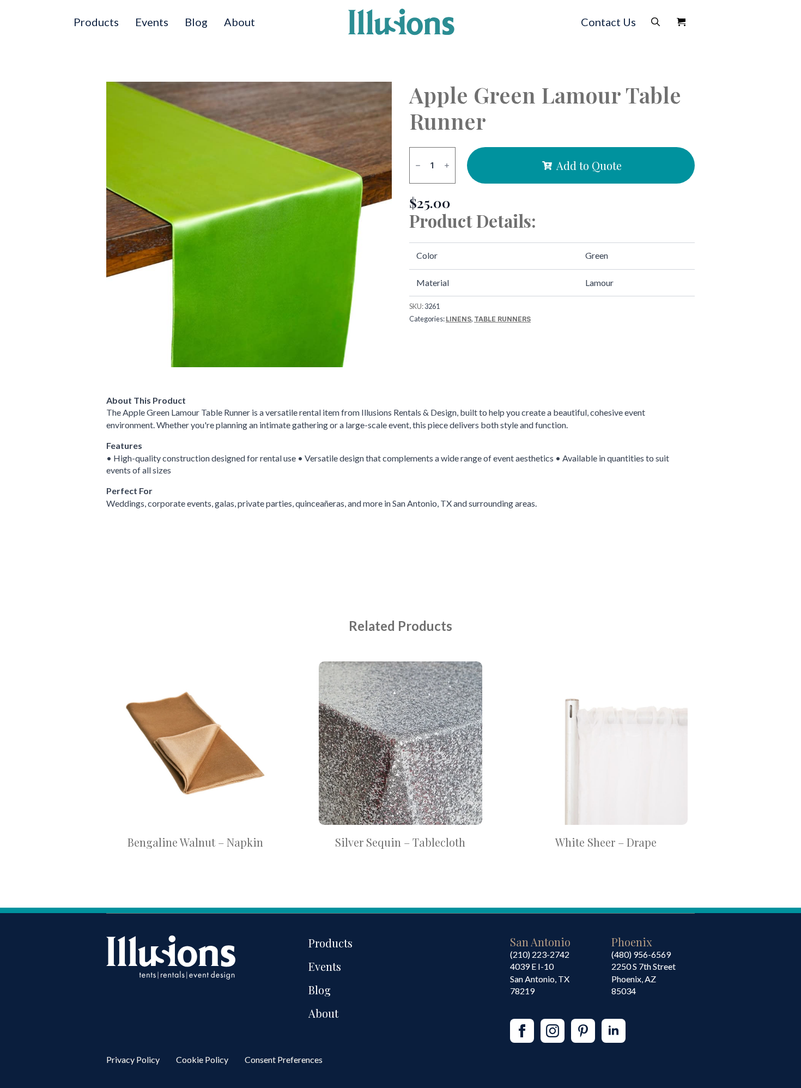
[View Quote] (681, 21)
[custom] (583, 1031)
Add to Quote (589, 165)
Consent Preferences (284, 1059)
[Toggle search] (655, 22)
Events (151, 21)
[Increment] (447, 165)
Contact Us (608, 21)
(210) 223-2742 (539, 954)
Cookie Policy (202, 1059)
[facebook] (522, 1031)
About (239, 21)
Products (96, 21)
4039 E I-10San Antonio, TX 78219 (539, 978)
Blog (196, 21)
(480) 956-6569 (641, 954)
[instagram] (553, 1031)
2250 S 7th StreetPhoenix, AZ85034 (643, 978)
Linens (458, 319)
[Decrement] (418, 165)
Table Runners (502, 319)
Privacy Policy (133, 1059)
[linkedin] (614, 1031)
